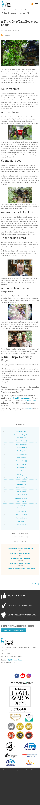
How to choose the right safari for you (20, 548)
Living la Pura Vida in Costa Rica (20, 563)
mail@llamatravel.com (14, 660)
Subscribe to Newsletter (13, 630)
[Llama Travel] (6, 4)
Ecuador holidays (30, 400)
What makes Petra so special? (20, 553)
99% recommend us (16, 596)
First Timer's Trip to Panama (20, 558)
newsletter (29, 409)
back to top (35, 584)
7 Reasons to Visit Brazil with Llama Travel (20, 569)
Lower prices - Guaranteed (20, 605)
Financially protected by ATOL (22, 615)
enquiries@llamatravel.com (20, 398)
